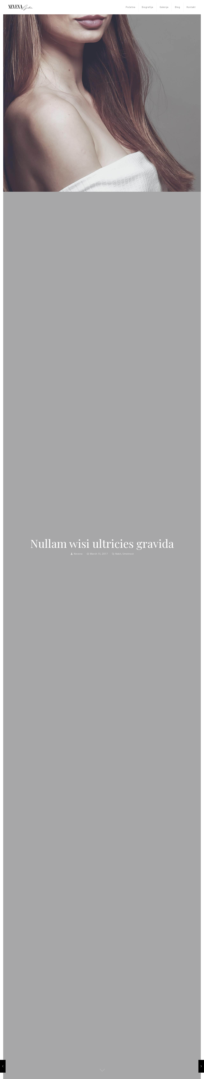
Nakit (118, 554)
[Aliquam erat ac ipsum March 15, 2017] (3, 1066)
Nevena (78, 554)
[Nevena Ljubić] (20, 5)
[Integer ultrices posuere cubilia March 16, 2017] (201, 1066)
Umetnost (128, 554)
